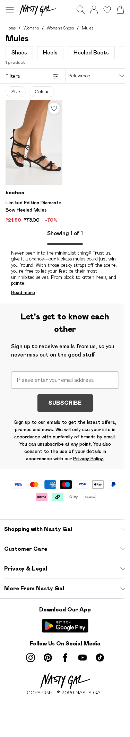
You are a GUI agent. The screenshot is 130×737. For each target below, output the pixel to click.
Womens (31, 28)
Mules (87, 28)
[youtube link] (82, 657)
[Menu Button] (10, 10)
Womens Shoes (60, 28)
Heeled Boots (91, 52)
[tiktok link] (100, 657)
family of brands (78, 436)
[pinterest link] (48, 657)
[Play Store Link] (65, 626)
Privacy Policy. (88, 458)
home (11, 28)
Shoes (19, 52)
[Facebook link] (65, 657)
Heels (50, 52)
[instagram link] (30, 657)
